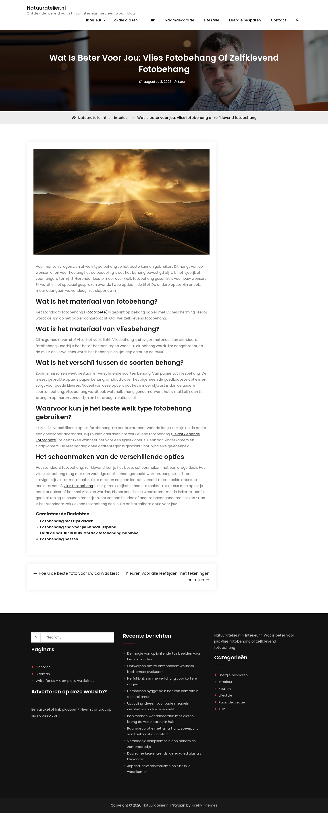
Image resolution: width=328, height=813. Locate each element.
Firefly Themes (204, 805)
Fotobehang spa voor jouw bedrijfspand (78, 527)
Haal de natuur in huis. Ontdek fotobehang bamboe (89, 533)
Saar (181, 81)
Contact (278, 20)
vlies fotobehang (78, 485)
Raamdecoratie (179, 20)
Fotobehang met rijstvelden (66, 521)
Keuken (225, 688)
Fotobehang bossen (59, 539)
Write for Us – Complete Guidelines (65, 680)
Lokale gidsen (125, 20)
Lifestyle (211, 20)
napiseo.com (48, 715)
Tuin (152, 20)
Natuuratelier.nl (46, 7)
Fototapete (95, 312)
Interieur (94, 20)
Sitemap (43, 674)
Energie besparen (245, 20)
